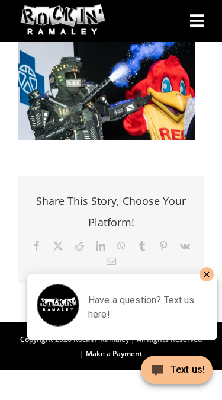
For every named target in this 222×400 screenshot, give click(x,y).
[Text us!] (176, 374)
